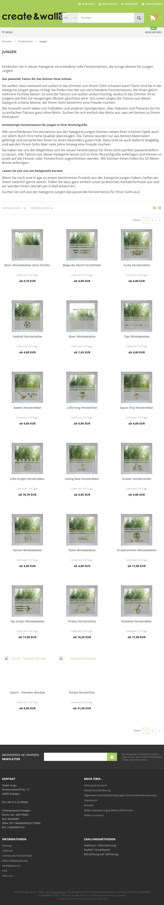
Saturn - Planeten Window (27, 692)
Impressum (91, 800)
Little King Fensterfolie (82, 408)
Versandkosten (58, 891)
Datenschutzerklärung (97, 790)
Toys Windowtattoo (136, 336)
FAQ (4, 870)
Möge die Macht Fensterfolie (82, 265)
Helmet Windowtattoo (27, 550)
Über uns (7, 875)
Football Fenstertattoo (27, 336)
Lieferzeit (7, 850)
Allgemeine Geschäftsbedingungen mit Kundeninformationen (120, 795)
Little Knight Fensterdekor (27, 479)
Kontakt (89, 805)
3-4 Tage (33, 275)
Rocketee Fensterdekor (136, 621)
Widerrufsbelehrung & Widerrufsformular (108, 810)
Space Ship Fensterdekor (136, 408)
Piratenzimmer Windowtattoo (136, 550)
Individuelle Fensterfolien (17, 855)
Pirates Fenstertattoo (82, 621)
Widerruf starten (94, 815)
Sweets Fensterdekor (27, 408)
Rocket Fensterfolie (82, 692)
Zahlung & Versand (95, 785)
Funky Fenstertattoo (136, 265)
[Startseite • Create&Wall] (22, 16)
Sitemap (7, 845)
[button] (70, 18)
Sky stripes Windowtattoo (27, 621)
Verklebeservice (11, 865)
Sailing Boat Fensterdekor (82, 479)
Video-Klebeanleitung (14, 860)
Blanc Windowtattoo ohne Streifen (27, 265)
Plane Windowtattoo (82, 550)
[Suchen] (139, 18)
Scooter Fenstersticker (136, 479)
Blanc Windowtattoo (82, 336)
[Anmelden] (112, 757)
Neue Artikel (153, 30)
